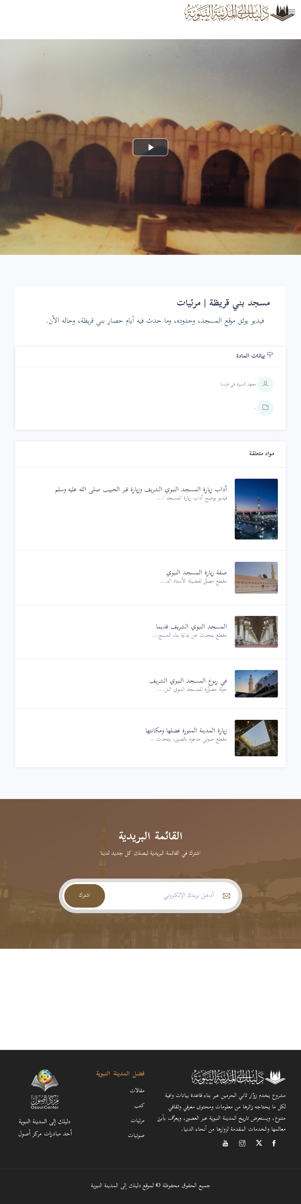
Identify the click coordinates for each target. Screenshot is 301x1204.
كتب (139, 1106)
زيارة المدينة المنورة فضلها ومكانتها (186, 731)
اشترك (85, 895)
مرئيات (138, 1121)
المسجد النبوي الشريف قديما (191, 627)
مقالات (137, 1091)
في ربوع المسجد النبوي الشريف (188, 681)
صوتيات (136, 1136)
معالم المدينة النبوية (268, 22)
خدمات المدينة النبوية (265, 41)
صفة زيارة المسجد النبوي (196, 573)
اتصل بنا (287, 61)
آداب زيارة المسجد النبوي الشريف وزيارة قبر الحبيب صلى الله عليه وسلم (141, 490)
